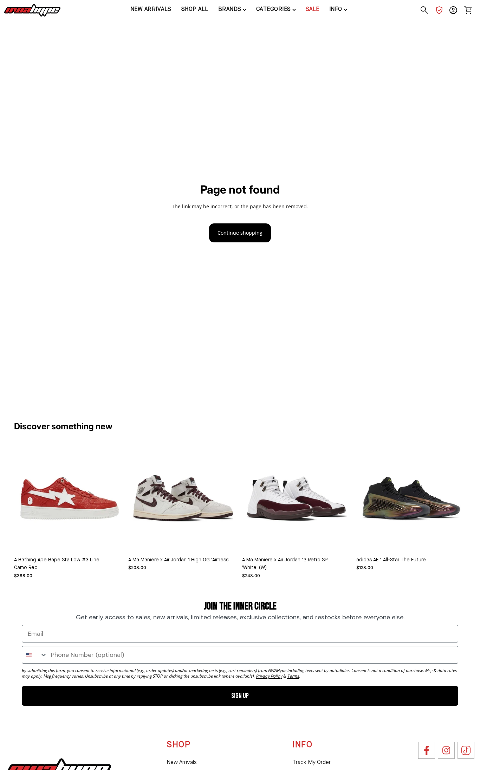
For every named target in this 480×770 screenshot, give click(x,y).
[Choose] (113, 542)
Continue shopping (240, 232)
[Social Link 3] (466, 750)
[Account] (453, 10)
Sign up (240, 696)
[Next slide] (227, 498)
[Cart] (468, 10)
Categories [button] (273, 9)
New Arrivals (182, 762)
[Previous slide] (138, 498)
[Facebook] (426, 750)
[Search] (424, 10)
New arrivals (150, 9)
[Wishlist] (439, 10)
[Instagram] (446, 750)
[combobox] (34, 654)
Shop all (194, 9)
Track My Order (311, 762)
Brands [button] (229, 9)
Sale (312, 9)
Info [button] (335, 9)
